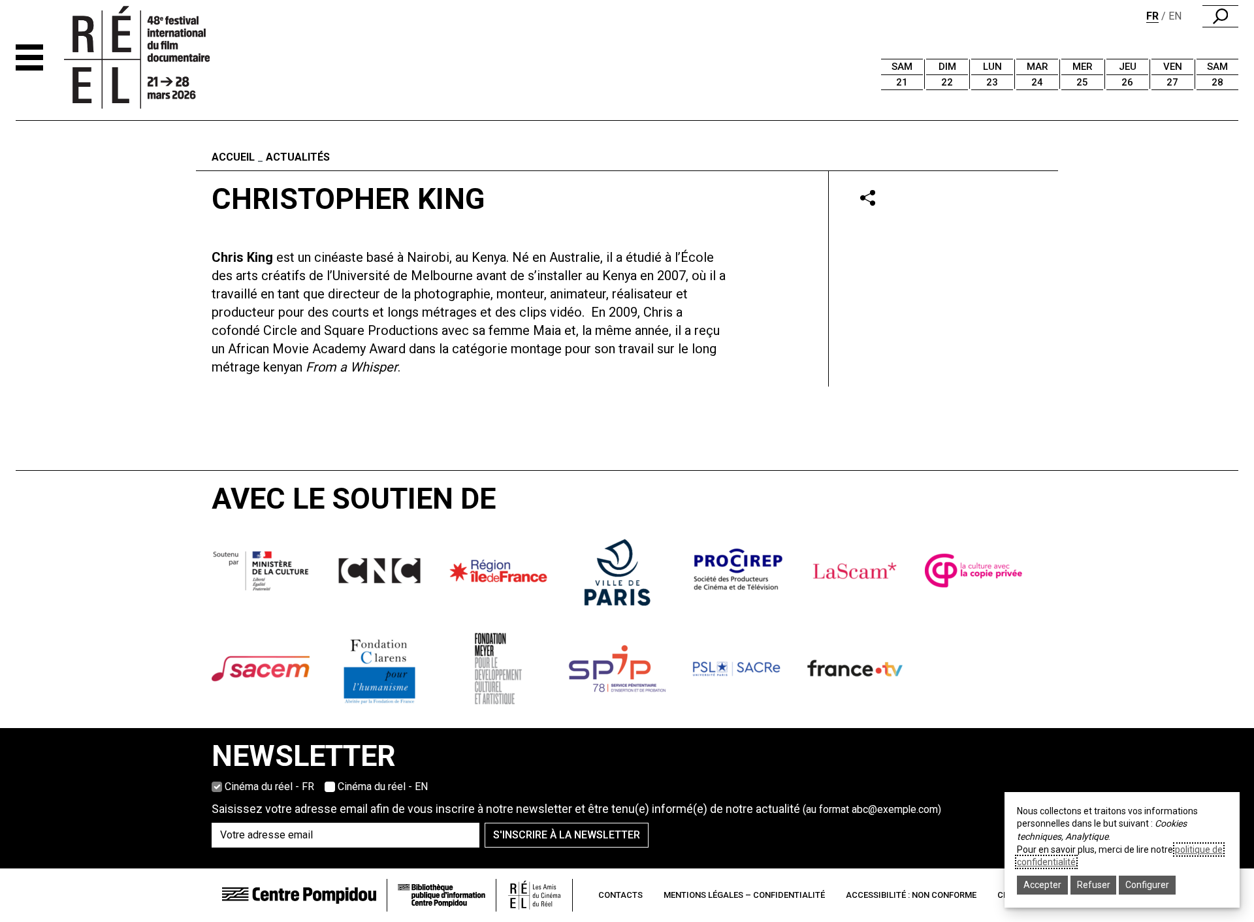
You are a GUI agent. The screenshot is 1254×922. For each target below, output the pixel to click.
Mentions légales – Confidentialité (744, 895)
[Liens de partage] (867, 197)
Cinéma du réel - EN (383, 786)
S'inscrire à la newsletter (566, 835)
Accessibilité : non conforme (911, 895)
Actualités (298, 157)
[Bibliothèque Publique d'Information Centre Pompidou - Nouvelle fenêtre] (441, 895)
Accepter (1042, 885)
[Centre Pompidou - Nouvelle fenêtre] (299, 895)
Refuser (1093, 885)
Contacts (620, 895)
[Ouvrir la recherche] (1220, 16)
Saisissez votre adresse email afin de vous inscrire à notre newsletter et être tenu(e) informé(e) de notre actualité (576, 809)
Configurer (1147, 885)
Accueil (233, 157)
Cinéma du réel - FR (269, 786)
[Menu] (29, 57)
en (1175, 16)
